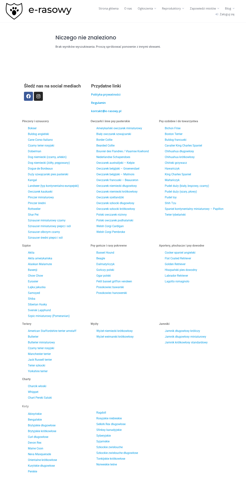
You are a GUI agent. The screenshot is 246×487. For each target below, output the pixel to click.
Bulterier (33, 336)
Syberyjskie (103, 435)
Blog (228, 8)
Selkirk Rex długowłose (111, 424)
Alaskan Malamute (40, 264)
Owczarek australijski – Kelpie (115, 162)
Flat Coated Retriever (178, 258)
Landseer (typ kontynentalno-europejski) (53, 186)
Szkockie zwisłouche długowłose (117, 453)
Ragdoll (101, 412)
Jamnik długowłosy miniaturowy (185, 336)
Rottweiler (34, 209)
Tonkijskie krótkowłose (110, 458)
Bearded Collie (105, 145)
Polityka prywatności (105, 94)
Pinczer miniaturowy (41, 197)
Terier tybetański (175, 214)
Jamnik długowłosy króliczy (182, 331)
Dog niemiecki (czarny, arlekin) (47, 157)
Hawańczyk (172, 168)
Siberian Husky (37, 304)
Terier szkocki (36, 365)
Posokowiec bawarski (110, 287)
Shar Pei (33, 214)
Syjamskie (102, 441)
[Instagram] (38, 96)
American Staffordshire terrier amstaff (52, 331)
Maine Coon (35, 448)
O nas (128, 8)
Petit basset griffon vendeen (114, 281)
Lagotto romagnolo (177, 281)
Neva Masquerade (39, 454)
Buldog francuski (175, 139)
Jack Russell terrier (40, 359)
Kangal (32, 180)
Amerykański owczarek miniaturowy (119, 128)
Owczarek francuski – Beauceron (117, 180)
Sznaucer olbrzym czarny (44, 232)
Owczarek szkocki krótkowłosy (115, 209)
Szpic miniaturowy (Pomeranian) (49, 316)
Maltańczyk (172, 180)
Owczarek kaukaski (40, 191)
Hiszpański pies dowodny (181, 270)
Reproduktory (171, 8)
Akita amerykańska (40, 258)
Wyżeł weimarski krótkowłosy (115, 336)
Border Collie (104, 139)
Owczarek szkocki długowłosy (115, 203)
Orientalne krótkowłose (42, 460)
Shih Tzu (170, 203)
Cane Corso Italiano (40, 139)
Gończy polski (105, 270)
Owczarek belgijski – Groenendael (117, 168)
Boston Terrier (173, 134)
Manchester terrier (39, 354)
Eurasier (33, 281)
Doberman (34, 151)
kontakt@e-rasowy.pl (106, 111)
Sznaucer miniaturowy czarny (47, 220)
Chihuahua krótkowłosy (180, 157)
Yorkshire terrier (38, 371)
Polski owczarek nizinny (111, 214)
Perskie (32, 471)
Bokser (32, 128)
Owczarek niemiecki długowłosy (116, 186)
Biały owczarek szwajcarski (113, 134)
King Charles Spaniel (178, 174)
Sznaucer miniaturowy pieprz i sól (49, 226)
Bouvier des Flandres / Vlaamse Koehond (122, 151)
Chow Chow (35, 275)
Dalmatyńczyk (105, 264)
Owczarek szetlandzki (110, 197)
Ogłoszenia (145, 8)
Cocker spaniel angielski (180, 252)
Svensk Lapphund (39, 310)
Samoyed (34, 293)
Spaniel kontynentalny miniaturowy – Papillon (194, 209)
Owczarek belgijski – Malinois (115, 174)
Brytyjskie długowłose (41, 425)
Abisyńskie (35, 414)
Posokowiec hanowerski (111, 293)
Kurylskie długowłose (41, 465)
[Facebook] (28, 96)
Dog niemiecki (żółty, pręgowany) (49, 162)
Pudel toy (171, 197)
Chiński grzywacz (176, 162)
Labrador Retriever (176, 275)
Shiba (31, 298)
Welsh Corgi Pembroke (110, 232)
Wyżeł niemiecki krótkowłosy (114, 331)
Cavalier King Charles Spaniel (183, 145)
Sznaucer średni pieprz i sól (45, 237)
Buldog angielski (38, 134)
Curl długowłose (38, 437)
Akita (31, 252)
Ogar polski (103, 275)
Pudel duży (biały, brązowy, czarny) (187, 186)
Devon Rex (34, 442)
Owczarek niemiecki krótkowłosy (117, 191)
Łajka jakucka (37, 287)
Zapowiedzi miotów (203, 8)
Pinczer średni (37, 203)
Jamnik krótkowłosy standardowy (186, 342)
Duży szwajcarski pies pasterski (48, 174)
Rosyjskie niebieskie (109, 418)
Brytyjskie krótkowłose (42, 431)
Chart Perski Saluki (40, 397)
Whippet (33, 392)
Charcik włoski (37, 386)
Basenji (32, 270)
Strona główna (108, 8)
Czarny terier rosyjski (41, 145)
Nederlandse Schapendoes (113, 157)
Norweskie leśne (106, 464)
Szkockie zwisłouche (109, 447)
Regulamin (98, 103)
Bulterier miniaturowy (41, 342)
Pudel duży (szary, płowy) (181, 191)
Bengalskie (35, 419)
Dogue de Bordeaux (40, 168)
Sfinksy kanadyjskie (109, 430)
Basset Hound (105, 252)
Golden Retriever (175, 264)
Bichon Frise (172, 128)
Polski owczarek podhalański (114, 220)
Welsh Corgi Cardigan (110, 226)
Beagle (100, 258)
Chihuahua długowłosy (179, 151)
